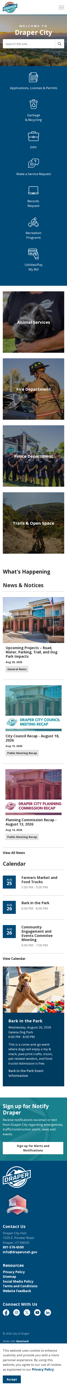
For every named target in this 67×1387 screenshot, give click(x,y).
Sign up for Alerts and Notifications (33, 1148)
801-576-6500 (13, 1247)
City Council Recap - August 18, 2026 (32, 738)
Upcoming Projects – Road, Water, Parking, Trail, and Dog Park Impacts (31, 652)
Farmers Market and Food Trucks (39, 880)
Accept (12, 1379)
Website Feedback (17, 1291)
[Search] (59, 43)
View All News (14, 853)
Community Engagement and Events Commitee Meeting (37, 933)
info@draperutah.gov (20, 1252)
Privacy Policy (43, 1369)
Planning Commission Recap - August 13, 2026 (31, 822)
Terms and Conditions (20, 1286)
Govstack (22, 1341)
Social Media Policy (18, 1281)
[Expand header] (61, 7)
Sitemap (9, 1276)
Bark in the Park (35, 903)
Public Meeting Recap (22, 753)
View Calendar (14, 958)
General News (17, 669)
